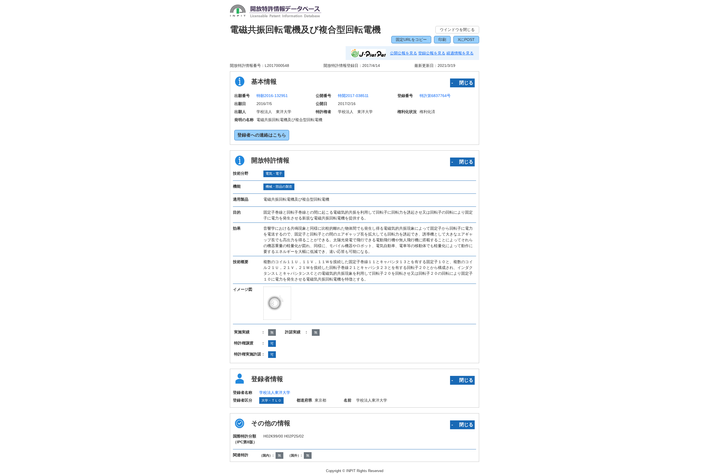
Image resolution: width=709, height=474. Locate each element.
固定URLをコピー (411, 39)
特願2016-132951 (272, 95)
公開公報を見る (403, 53)
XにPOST (466, 39)
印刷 (442, 39)
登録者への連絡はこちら (261, 135)
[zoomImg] (277, 303)
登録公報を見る (431, 53)
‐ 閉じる (462, 82)
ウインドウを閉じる (457, 29)
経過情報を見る (460, 53)
